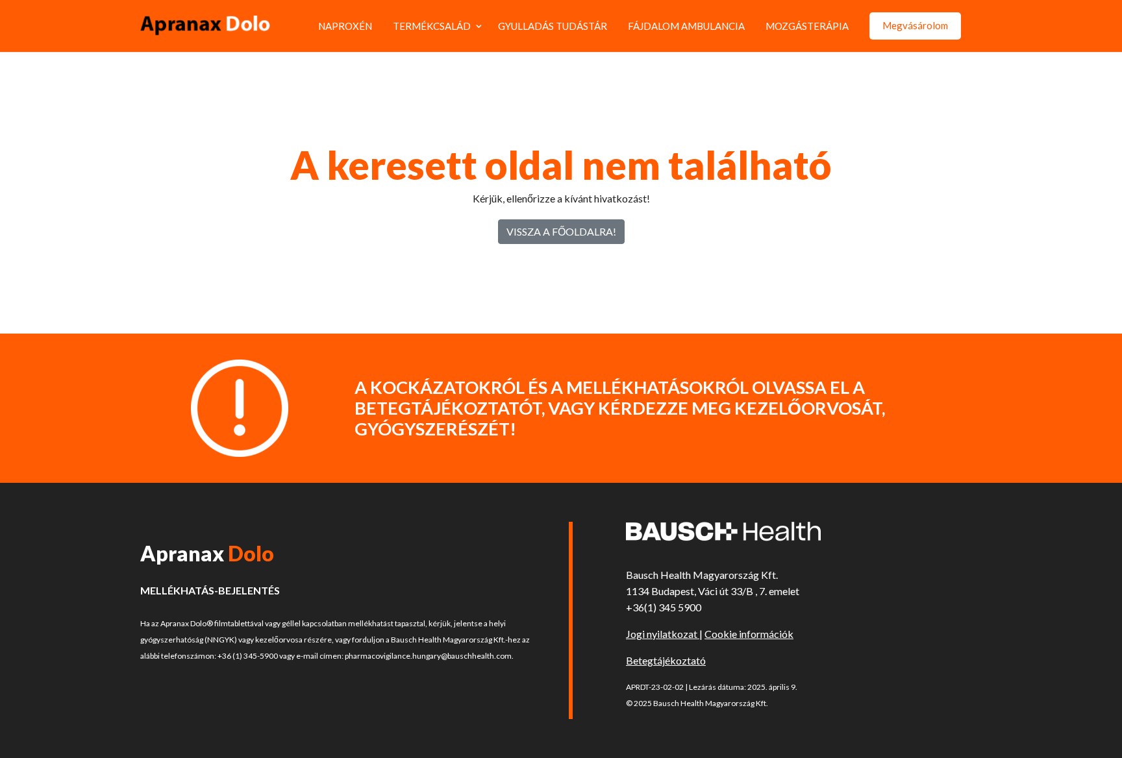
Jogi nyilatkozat (662, 634)
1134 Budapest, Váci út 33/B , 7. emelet (712, 591)
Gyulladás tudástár (552, 26)
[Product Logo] (205, 26)
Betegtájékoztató (666, 660)
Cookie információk (748, 634)
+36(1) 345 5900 (663, 607)
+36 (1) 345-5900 (248, 656)
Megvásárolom (915, 25)
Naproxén (345, 26)
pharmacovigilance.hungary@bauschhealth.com (428, 656)
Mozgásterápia (807, 26)
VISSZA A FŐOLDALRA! (561, 231)
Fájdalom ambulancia (686, 26)
